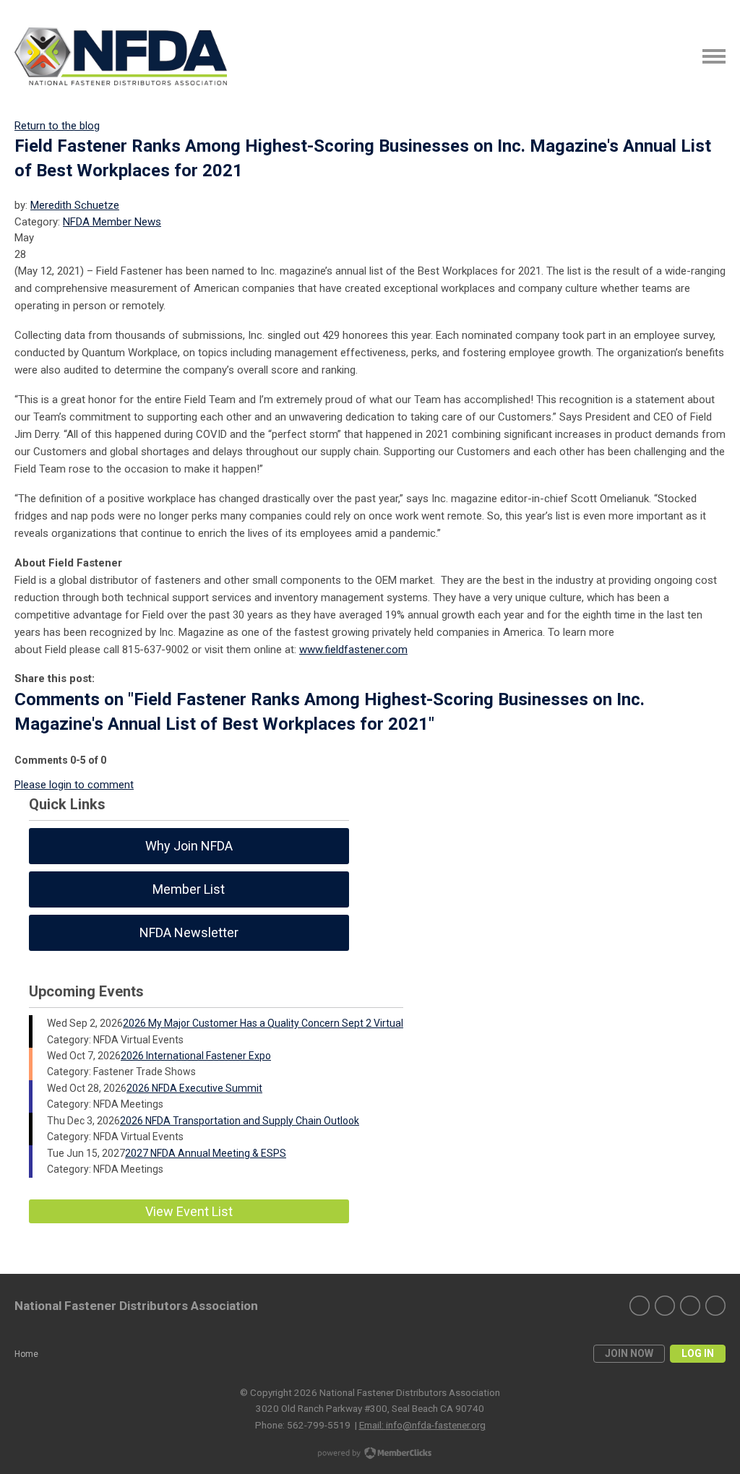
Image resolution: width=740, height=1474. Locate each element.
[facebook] (690, 1306)
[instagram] (665, 1306)
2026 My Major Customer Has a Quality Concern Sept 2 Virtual (263, 1023)
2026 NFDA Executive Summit (194, 1088)
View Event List (189, 1211)
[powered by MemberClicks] (370, 1454)
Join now (629, 1353)
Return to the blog (57, 125)
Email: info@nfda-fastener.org (422, 1425)
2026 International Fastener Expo (196, 1055)
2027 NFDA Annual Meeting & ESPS (205, 1153)
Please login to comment (74, 784)
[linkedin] (639, 1306)
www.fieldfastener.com (353, 649)
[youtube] (715, 1306)
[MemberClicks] (120, 56)
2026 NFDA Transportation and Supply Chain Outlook (239, 1120)
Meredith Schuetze (74, 205)
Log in (697, 1353)
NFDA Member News (112, 221)
